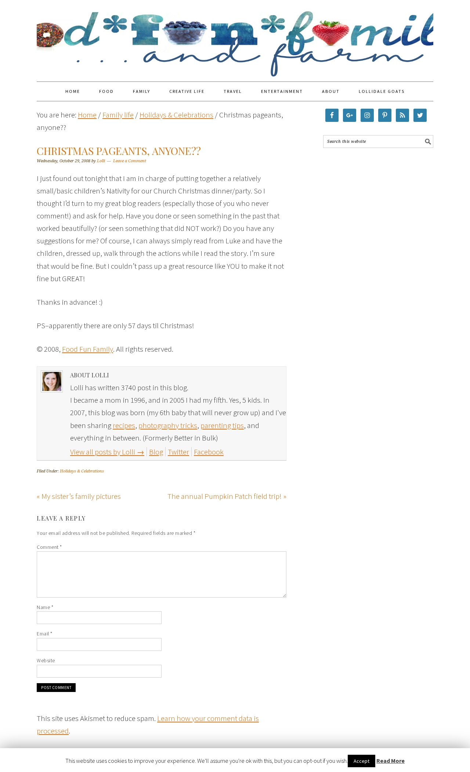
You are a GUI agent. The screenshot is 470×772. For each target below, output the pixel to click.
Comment (49, 547)
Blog (156, 452)
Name (45, 607)
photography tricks (167, 425)
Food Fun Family (235, 37)
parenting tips (222, 425)
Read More (390, 760)
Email (45, 633)
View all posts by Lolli (107, 452)
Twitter (178, 452)
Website (46, 660)
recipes (124, 425)
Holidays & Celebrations (82, 471)
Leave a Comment (129, 161)
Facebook (209, 452)
